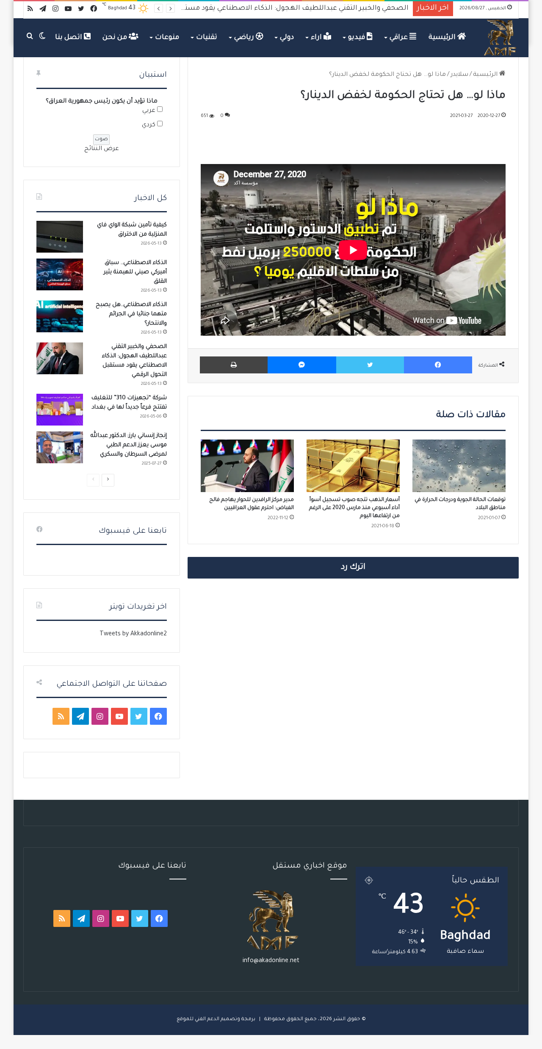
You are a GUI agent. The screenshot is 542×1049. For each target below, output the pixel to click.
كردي (148, 125)
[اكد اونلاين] (500, 38)
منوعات (167, 38)
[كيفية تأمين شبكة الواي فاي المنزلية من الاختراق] (59, 237)
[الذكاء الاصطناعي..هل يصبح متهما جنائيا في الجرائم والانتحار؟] (59, 316)
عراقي (399, 38)
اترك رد (353, 567)
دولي (287, 38)
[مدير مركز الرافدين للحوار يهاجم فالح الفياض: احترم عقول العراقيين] (247, 466)
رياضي (245, 38)
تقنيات (206, 38)
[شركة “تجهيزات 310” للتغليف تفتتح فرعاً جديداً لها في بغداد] (59, 410)
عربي (148, 111)
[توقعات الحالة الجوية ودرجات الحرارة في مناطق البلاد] (459, 466)
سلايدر (459, 75)
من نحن (115, 38)
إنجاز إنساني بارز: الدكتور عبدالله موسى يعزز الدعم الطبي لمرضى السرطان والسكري (129, 445)
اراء (317, 38)
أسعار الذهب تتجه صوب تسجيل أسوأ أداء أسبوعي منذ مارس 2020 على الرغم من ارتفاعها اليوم (354, 508)
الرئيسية (443, 38)
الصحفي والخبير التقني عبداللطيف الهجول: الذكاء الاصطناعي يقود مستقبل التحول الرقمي (268, 8)
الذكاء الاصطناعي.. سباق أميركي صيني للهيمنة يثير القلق (135, 272)
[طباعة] (234, 364)
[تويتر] (370, 364)
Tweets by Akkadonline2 (133, 634)
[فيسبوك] (438, 364)
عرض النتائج (101, 149)
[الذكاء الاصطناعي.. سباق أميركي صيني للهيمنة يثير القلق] (59, 274)
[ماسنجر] (302, 364)
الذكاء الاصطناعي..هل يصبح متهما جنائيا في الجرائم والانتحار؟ (131, 314)
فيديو (357, 38)
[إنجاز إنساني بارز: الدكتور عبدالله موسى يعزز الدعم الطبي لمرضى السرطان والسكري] (59, 447)
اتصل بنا (69, 38)
